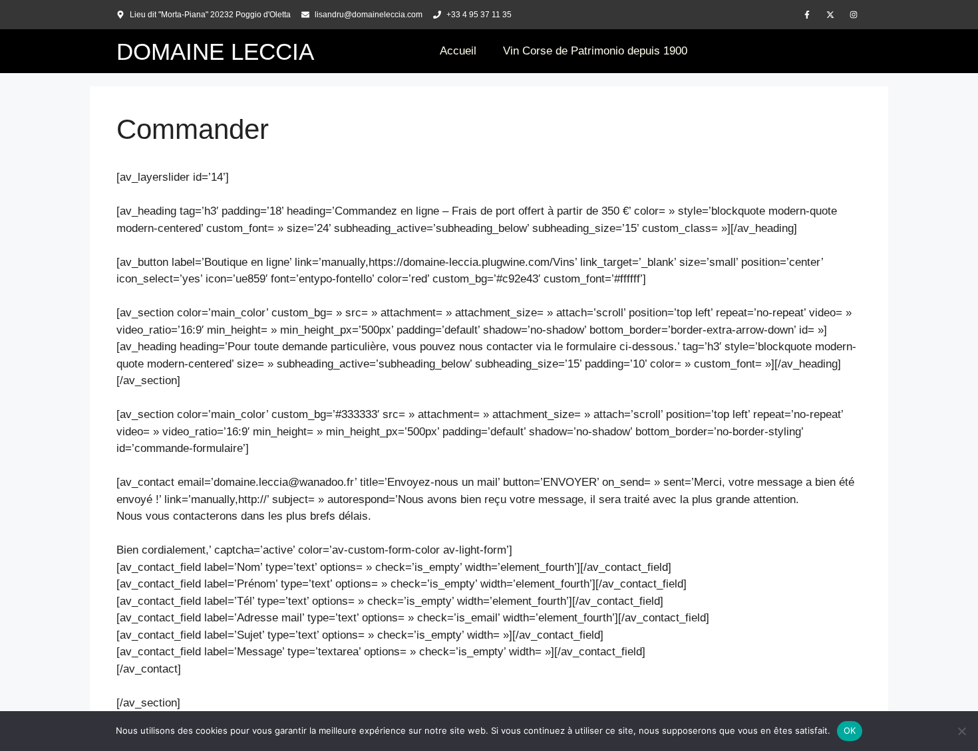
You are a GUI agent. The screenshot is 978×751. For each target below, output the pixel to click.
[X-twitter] (830, 15)
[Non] (961, 731)
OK (850, 730)
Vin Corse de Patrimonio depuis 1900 (595, 51)
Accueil (458, 51)
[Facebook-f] (807, 15)
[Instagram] (854, 15)
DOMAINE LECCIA (215, 51)
